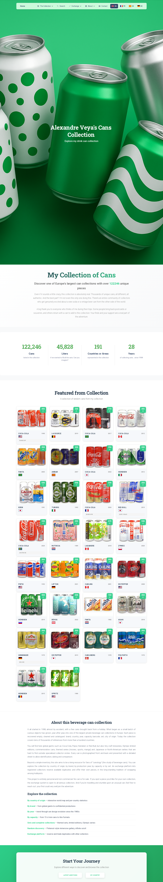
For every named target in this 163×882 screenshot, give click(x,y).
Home (22, 6)
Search (61, 6)
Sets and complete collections (41, 823)
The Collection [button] (44, 6)
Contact (103, 6)
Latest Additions (70, 875)
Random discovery (35, 828)
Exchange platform (36, 834)
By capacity (32, 817)
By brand (31, 806)
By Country (95, 875)
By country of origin (36, 800)
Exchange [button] (74, 6)
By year (30, 812)
